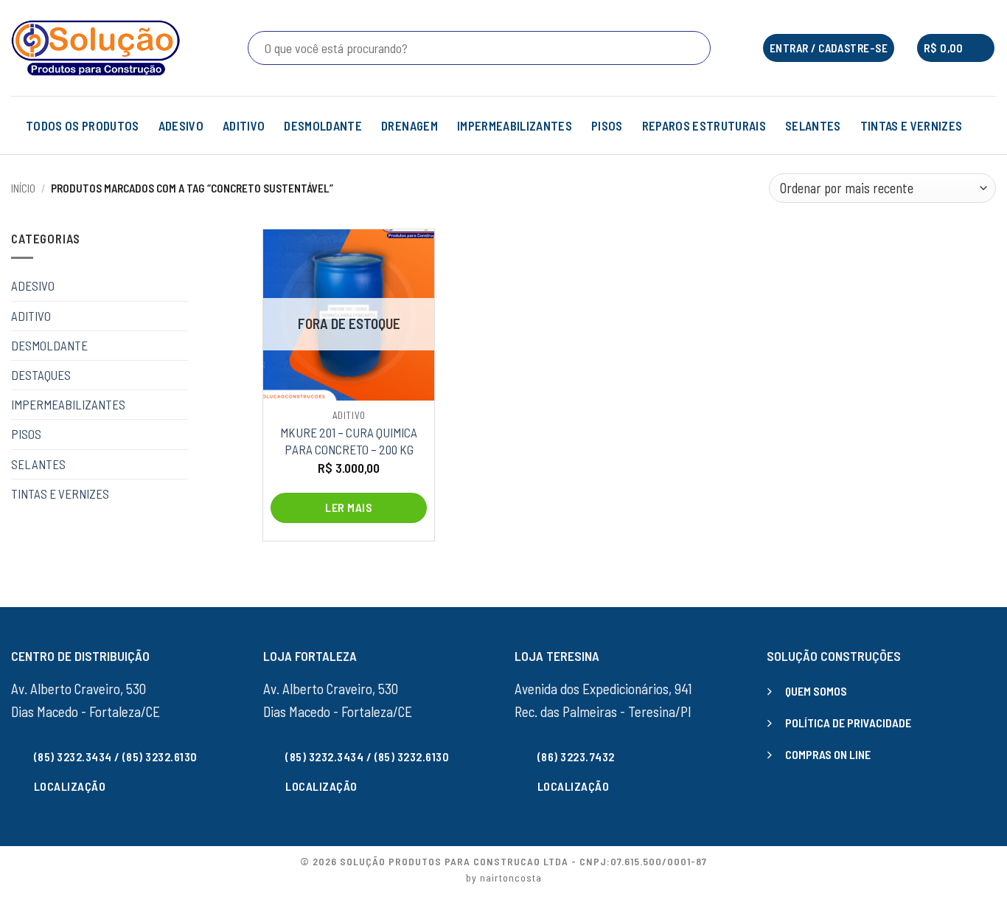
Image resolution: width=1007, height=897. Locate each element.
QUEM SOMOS (816, 691)
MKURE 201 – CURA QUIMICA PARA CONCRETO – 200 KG (348, 440)
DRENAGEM (409, 125)
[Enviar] (696, 48)
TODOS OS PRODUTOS (82, 125)
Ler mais (348, 507)
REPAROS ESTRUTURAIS (704, 125)
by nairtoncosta (504, 877)
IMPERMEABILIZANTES (514, 125)
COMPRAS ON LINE (828, 754)
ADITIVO (244, 125)
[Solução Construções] (96, 48)
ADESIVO (180, 125)
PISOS (607, 125)
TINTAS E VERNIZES (911, 125)
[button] (955, 48)
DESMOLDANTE (323, 125)
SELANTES (813, 125)
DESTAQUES (41, 374)
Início (23, 188)
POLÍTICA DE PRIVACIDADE (848, 723)
